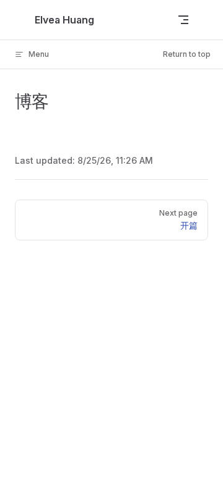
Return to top (187, 54)
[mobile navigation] (183, 20)
